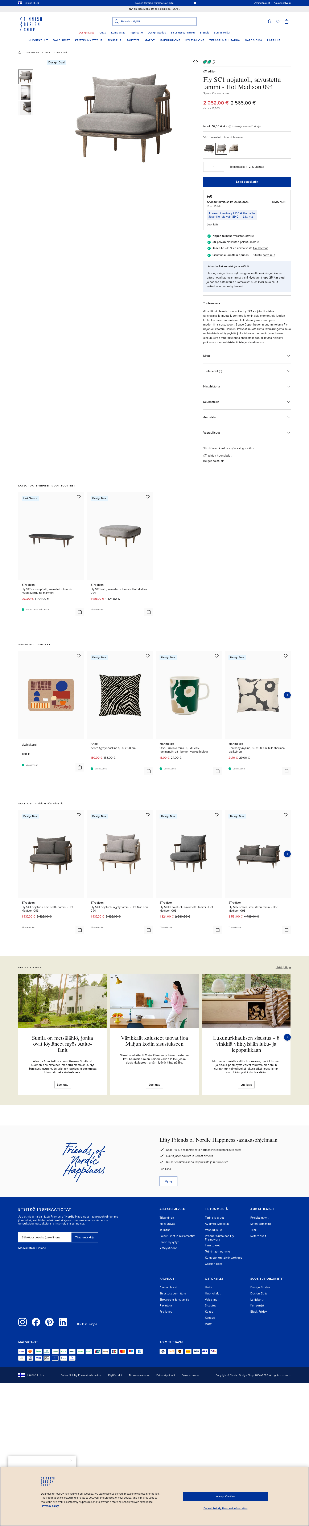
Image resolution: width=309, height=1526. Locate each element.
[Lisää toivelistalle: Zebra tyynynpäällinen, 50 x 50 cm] (147, 655)
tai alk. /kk (215, 126)
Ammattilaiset (168, 1287)
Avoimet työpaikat (217, 1224)
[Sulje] (71, 1460)
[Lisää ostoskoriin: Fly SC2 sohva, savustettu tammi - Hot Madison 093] (286, 930)
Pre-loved (166, 1311)
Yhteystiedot (168, 1248)
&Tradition (209, 71)
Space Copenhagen (216, 93)
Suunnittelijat (222, 32)
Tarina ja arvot (214, 1217)
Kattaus (210, 1318)
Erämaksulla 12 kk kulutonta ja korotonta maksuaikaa (153, 2)
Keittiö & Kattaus (88, 40)
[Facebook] (36, 1322)
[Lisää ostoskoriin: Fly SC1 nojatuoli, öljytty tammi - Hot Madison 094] (148, 930)
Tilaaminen (167, 1217)
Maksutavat (167, 1224)
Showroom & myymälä (174, 1299)
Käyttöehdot (115, 1375)
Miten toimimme (261, 1224)
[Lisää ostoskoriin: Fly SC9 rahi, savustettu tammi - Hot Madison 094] (148, 612)
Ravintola (166, 1305)
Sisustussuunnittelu (183, 32)
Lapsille (273, 40)
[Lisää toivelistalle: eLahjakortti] (78, 655)
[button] (269, 21)
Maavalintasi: (27, 1248)
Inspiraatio (136, 32)
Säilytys (133, 40)
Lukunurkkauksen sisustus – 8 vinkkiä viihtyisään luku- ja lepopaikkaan (246, 1043)
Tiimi (253, 1230)
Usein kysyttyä (169, 1242)
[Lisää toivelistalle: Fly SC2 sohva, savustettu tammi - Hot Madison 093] (285, 814)
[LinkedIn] (63, 1322)
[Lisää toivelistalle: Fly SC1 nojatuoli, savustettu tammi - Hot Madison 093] (78, 814)
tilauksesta (260, 248)
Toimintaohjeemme (217, 1251)
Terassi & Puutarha (224, 40)
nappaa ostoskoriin (222, 282)
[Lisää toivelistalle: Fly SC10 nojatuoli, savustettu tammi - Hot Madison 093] (216, 814)
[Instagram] (22, 1322)
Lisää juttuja (283, 967)
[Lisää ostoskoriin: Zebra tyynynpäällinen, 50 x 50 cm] (148, 771)
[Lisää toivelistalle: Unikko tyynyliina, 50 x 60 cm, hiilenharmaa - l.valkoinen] (285, 655)
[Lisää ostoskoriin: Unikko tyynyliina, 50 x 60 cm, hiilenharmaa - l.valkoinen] (286, 771)
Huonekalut (38, 40)
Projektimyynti (259, 1217)
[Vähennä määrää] (206, 167)
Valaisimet (61, 40)
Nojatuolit (62, 52)
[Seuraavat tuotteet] (287, 695)
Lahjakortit (257, 1299)
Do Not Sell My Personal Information (81, 1375)
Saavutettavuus (190, 1375)
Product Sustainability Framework (219, 1237)
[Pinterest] (49, 1322)
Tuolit (48, 52)
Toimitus (165, 1230)
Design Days (86, 32)
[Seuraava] (287, 1037)
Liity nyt (248, 216)
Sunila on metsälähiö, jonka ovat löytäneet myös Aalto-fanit (62, 1043)
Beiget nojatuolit (213, 461)
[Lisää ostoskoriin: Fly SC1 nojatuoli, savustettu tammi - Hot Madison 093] (79, 930)
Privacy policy (50, 1506)
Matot (150, 40)
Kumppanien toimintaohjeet (223, 1257)
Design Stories (157, 32)
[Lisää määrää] (221, 167)
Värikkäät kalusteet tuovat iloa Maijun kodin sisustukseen (154, 1040)
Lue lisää (165, 1169)
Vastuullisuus (214, 1230)
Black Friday (258, 1311)
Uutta (102, 32)
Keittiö (209, 1311)
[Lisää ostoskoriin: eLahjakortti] (79, 767)
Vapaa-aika (253, 40)
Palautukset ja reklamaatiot (177, 1236)
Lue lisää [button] (212, 224)
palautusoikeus (250, 242)
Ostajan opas (214, 1264)
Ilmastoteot (212, 1245)
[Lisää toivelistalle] (195, 62)
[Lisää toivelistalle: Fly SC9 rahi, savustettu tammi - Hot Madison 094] (147, 496)
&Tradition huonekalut (217, 455)
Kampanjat (118, 32)
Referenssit (258, 1236)
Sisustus (114, 40)
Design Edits (258, 1293)
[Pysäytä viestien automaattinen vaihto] (195, 3)
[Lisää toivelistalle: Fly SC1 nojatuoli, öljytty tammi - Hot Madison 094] (147, 814)
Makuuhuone (170, 40)
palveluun (269, 255)
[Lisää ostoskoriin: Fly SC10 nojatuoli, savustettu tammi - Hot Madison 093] (217, 930)
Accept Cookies (225, 1496)
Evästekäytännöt (165, 1375)
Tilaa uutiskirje (84, 1237)
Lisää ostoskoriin (247, 182)
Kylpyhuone (195, 40)
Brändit (204, 32)
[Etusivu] (19, 52)
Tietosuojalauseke (139, 1375)
